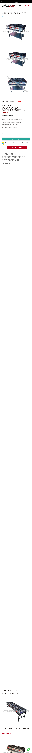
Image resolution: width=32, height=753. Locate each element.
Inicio (3, 12)
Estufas (21, 12)
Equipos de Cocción (12, 12)
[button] (20, 6)
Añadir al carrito (17, 147)
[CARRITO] (27, 5)
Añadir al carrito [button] (7, 733)
